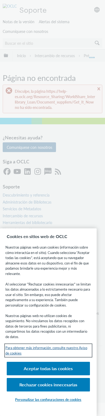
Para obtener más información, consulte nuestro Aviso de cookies (46, 350)
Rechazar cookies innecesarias (48, 384)
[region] (48, 322)
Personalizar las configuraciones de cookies (48, 399)
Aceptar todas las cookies (48, 368)
